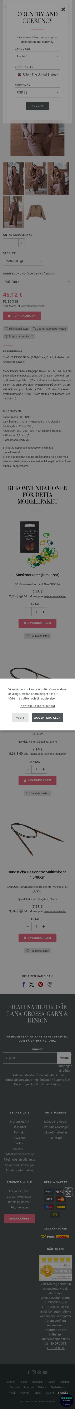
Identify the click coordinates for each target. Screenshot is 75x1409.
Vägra (20, 717)
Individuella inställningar (37, 705)
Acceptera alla (47, 717)
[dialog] (37, 705)
